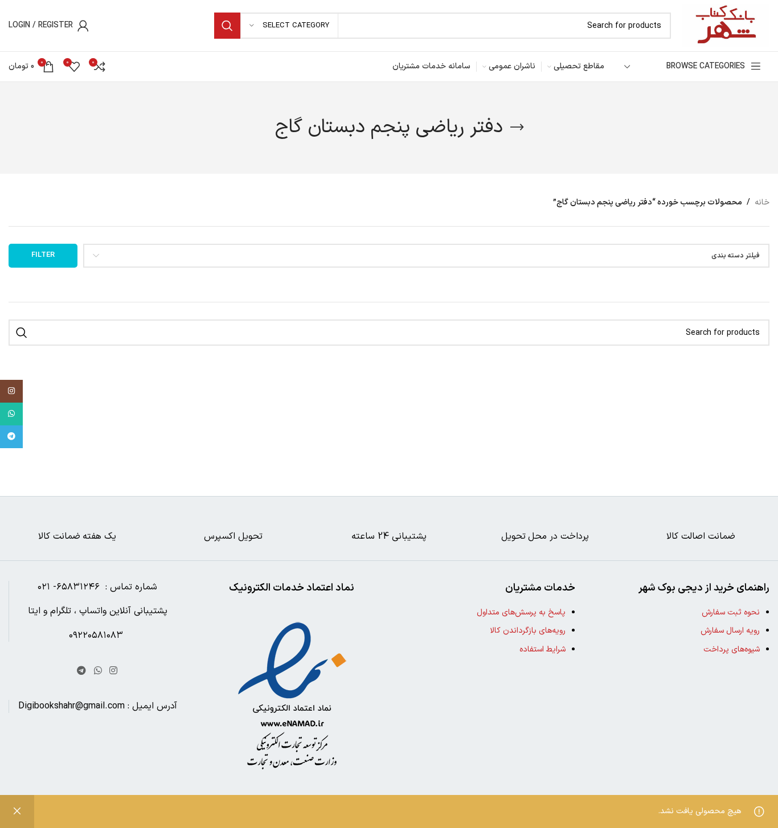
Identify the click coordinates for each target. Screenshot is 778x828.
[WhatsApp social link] (97, 671)
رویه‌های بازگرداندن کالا (528, 631)
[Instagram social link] (113, 671)
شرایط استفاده (542, 649)
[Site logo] (725, 25)
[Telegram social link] (81, 671)
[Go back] (517, 127)
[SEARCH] (227, 26)
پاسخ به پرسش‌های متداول (521, 612)
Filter (43, 255)
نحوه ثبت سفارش (731, 612)
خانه (762, 202)
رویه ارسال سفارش (730, 631)
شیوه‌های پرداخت (731, 649)
